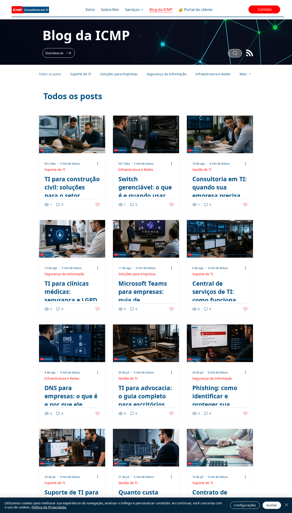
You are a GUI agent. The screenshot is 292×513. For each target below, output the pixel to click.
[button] (58, 53)
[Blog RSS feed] (249, 53)
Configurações (245, 505)
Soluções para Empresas (119, 74)
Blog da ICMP (86, 35)
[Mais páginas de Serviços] (142, 10)
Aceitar (271, 505)
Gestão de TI (201, 169)
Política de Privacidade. (49, 507)
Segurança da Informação (166, 74)
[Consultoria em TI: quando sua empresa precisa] (220, 134)
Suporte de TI (80, 74)
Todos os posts (50, 74)
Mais (243, 74)
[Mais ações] (99, 163)
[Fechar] (286, 505)
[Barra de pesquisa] (235, 53)
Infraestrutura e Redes (213, 74)
